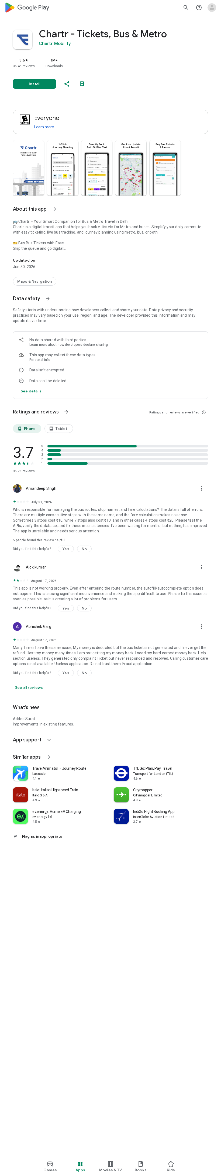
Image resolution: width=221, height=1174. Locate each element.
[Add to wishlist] (81, 83)
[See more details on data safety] (31, 391)
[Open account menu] (211, 7)
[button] (28, 168)
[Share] (66, 83)
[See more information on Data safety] (47, 298)
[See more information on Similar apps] (48, 757)
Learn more (44, 126)
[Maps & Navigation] (34, 281)
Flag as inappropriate (37, 836)
